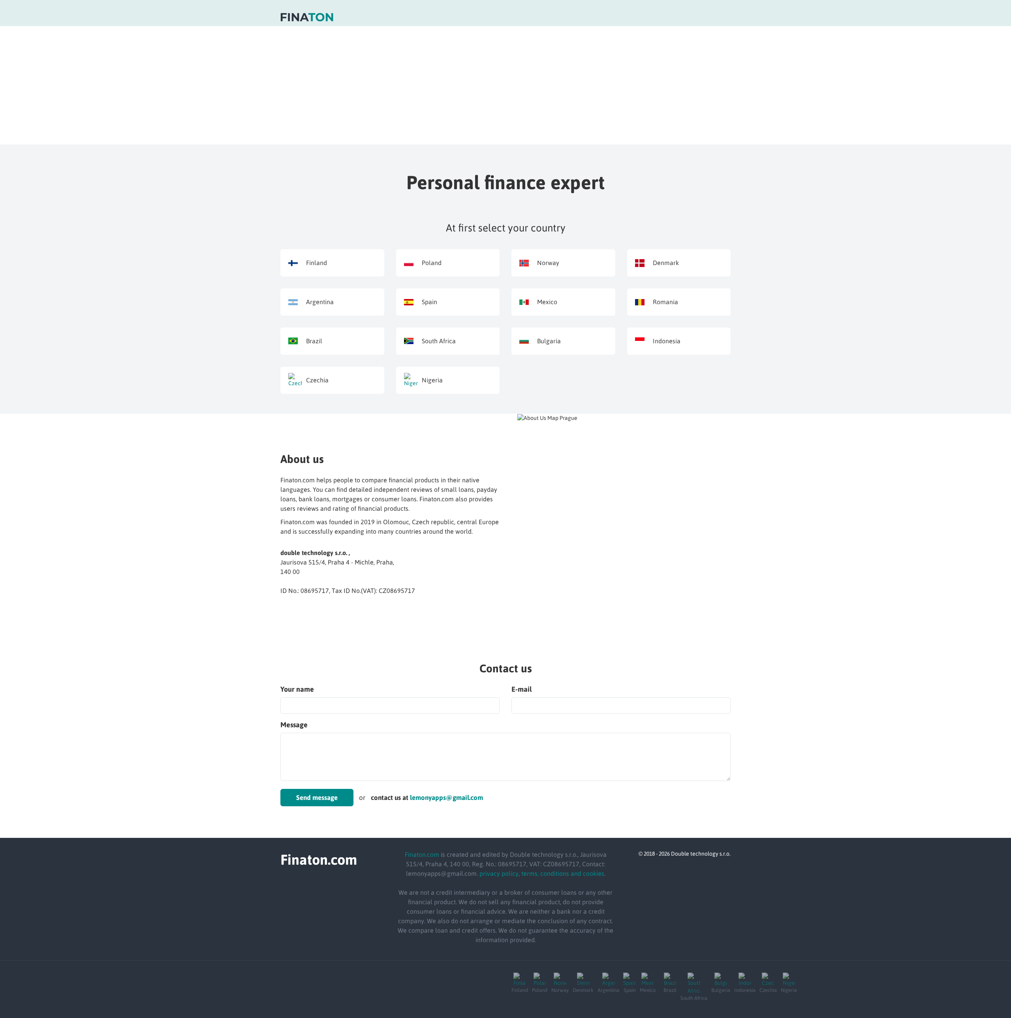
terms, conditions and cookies (562, 873)
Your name (297, 689)
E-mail (521, 689)
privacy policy (499, 873)
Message (294, 725)
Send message (317, 798)
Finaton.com (422, 854)
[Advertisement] (505, 85)
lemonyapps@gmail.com (446, 798)
